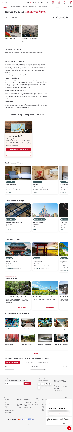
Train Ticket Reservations (29, 401)
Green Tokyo (65, 366)
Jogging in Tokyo (35, 366)
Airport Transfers (27, 407)
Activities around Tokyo (39, 219)
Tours (25, 6)
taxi (8, 70)
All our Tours (19, 399)
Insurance (42, 425)
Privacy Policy (35, 425)
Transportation (16, 6)
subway (36, 69)
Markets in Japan (43, 329)
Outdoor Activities (14, 372)
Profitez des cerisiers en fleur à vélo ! (29, 40)
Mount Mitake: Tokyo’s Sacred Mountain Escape (18, 297)
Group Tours (19, 401)
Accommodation (43, 6)
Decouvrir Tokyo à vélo (10, 39)
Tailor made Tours (19, 405)
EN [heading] (42, 2)
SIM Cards (37, 400)
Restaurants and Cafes (61, 344)
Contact (7, 425)
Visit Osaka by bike (9, 369)
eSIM (36, 402)
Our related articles (12, 362)
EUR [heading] (47, 2)
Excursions (32, 6)
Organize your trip (43, 362)
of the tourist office (30, 81)
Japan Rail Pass (27, 399)
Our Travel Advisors (19, 409)
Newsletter (7, 401)
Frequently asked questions (10, 410)
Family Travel (9, 344)
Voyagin (24, 75)
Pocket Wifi (37, 404)
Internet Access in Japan (57, 7)
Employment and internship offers (10, 408)
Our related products (28, 362)
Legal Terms (13, 425)
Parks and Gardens (27, 344)
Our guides (19, 407)
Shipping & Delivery (8, 412)
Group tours (9, 258)
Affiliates (6, 402)
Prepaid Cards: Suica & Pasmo (28, 405)
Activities (69, 6)
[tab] (12, 362)
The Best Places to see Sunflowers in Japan (45, 297)
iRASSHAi (6, 414)
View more (35, 353)
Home (6, 372)
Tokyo (16, 64)
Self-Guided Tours (20, 402)
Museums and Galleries (45, 344)
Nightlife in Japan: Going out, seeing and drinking (12, 329)
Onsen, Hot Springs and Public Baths (61, 329)
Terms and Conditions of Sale (24, 425)
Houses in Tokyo (10, 181)
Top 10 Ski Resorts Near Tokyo (38, 369)
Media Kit (6, 406)
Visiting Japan (4, 7)
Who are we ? (7, 399)
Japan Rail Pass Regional (29, 402)
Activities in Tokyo (10, 219)
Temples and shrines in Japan (28, 329)
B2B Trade (7, 404)
